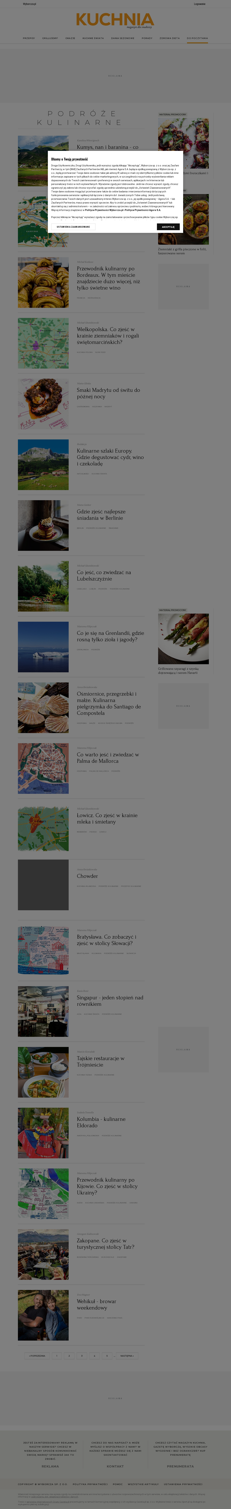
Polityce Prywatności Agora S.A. (143, 210)
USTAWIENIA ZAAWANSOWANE (73, 226)
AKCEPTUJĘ (168, 227)
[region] (115, 192)
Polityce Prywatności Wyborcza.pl (104, 210)
